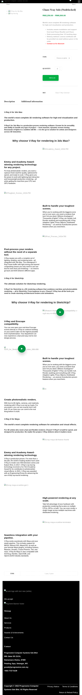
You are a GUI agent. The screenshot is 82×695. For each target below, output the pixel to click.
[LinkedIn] (15, 677)
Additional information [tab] (32, 101)
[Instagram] (10, 677)
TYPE (45, 57)
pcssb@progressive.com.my (16, 667)
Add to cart (52, 78)
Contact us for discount (55, 43)
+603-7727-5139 (10, 671)
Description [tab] (9, 101)
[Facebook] (5, 677)
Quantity (47, 68)
